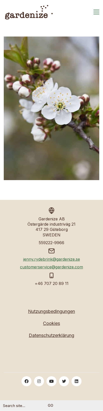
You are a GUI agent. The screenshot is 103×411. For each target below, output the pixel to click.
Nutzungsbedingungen (51, 311)
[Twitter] (64, 381)
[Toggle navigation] (96, 12)
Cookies (51, 323)
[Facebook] (27, 381)
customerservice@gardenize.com (51, 266)
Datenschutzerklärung (51, 335)
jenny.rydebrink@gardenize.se (51, 259)
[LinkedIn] (77, 381)
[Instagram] (39, 381)
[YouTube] (51, 381)
